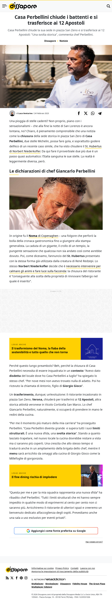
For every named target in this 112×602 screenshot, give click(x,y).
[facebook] (16, 577)
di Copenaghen (43, 236)
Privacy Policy (62, 568)
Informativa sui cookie (43, 568)
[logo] (23, 6)
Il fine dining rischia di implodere (34, 477)
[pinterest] (21, 577)
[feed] (7, 577)
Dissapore (50, 40)
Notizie (64, 40)
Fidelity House (79, 583)
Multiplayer (38, 583)
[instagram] (25, 577)
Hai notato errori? (94, 541)
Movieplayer (51, 583)
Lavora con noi (87, 568)
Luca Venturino (25, 113)
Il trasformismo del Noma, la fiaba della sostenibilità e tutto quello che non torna (40, 350)
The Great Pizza (97, 583)
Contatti (74, 568)
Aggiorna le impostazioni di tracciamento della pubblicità (60, 571)
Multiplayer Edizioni (42, 587)
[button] (79, 113)
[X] (11, 577)
